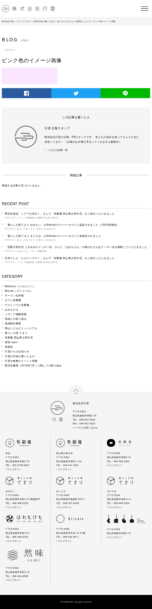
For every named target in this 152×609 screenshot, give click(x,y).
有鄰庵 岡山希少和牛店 (47, 217)
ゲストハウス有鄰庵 (17, 305)
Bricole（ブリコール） (19, 291)
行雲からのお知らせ (46, 228)
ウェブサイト (13, 469)
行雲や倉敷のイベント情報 (21, 361)
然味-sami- (12, 342)
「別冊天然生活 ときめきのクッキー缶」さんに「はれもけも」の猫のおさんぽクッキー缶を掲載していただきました (76, 247)
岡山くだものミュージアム (21, 328)
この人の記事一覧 (57, 150)
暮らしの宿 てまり (26, 228)
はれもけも (22, 250)
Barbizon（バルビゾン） (20, 286)
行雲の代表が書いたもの (20, 356)
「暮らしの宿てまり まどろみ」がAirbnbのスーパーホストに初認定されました (53, 236)
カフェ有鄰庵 (13, 300)
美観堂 (9, 346)
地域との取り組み (16, 319)
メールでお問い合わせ (85, 427)
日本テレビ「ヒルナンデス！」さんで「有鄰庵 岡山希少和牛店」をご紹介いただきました (60, 258)
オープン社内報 (14, 295)
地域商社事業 (13, 323)
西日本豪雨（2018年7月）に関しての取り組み (33, 365)
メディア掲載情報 (26, 217)
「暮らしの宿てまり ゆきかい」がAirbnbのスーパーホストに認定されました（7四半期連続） (62, 224)
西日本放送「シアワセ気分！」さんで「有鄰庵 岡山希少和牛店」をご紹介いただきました (60, 213)
